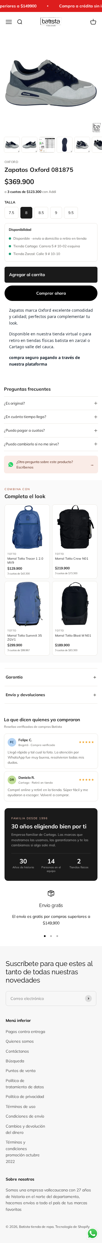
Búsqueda (15, 1060)
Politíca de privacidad (25, 1096)
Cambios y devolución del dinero (25, 1129)
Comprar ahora (51, 293)
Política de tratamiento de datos (25, 1083)
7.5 (11, 212)
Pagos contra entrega (25, 1031)
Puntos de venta (20, 1070)
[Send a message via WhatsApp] (92, 1233)
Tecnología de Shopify (72, 1226)
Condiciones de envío (25, 1116)
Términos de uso (20, 1106)
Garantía (51, 677)
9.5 (71, 212)
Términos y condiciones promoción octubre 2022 (23, 1152)
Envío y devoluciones (51, 694)
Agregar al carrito (27, 274)
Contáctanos (17, 1051)
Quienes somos (20, 1041)
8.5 (41, 212)
